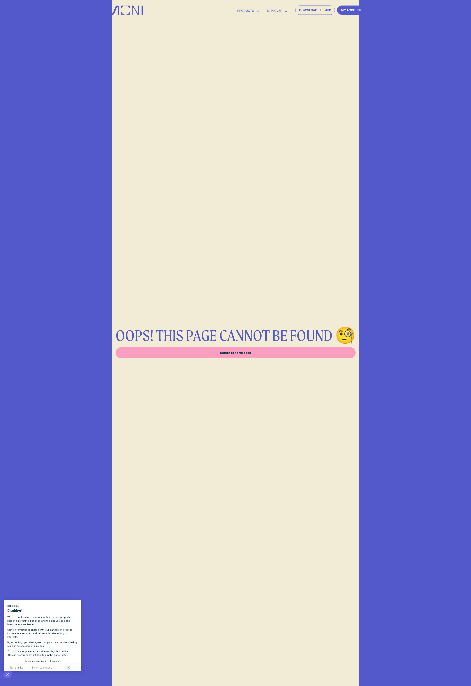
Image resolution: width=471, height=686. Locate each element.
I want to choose (42, 667)
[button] (7, 674)
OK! (68, 667)
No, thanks (16, 667)
